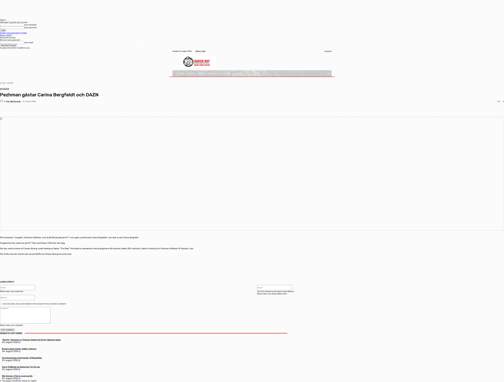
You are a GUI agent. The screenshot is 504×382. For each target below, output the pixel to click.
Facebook (328, 51)
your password (30, 27)
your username (30, 25)
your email (28, 42)
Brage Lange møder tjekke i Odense (19, 349)
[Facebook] (322, 51)
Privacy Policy (6, 35)
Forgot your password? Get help (13, 33)
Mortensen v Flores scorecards (17, 376)
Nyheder (10, 83)
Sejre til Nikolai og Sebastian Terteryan (21, 367)
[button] (328, 73)
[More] (61, 110)
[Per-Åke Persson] (2, 101)
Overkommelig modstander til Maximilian (22, 358)
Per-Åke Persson (13, 101)
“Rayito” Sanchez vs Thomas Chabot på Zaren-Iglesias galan (31, 340)
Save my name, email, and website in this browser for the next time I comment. (34, 304)
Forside (3, 83)
